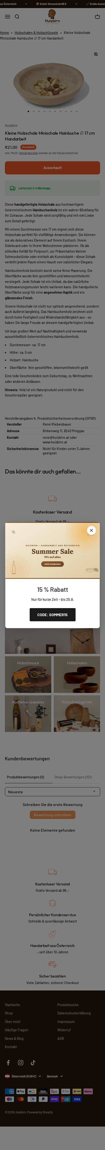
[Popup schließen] (91, 530)
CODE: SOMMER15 (52, 614)
